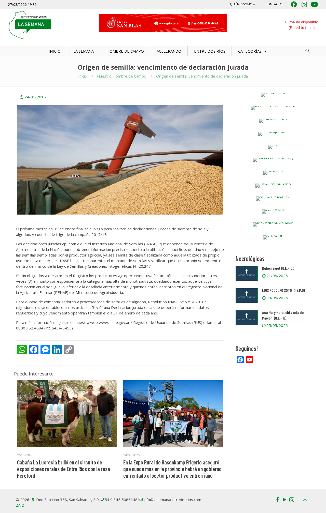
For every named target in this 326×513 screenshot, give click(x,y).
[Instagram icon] (291, 499)
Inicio (82, 76)
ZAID (20, 505)
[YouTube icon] (284, 499)
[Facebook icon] (277, 499)
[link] (273, 95)
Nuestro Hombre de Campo (121, 76)
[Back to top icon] (305, 499)
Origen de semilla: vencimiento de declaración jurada (202, 76)
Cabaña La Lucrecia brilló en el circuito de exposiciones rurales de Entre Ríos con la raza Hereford (63, 469)
